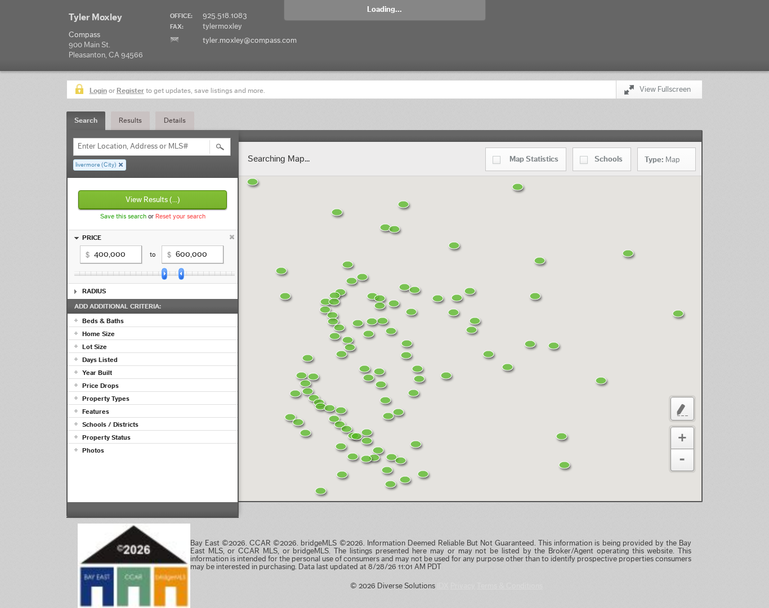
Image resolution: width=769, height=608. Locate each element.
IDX (443, 586)
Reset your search (180, 216)
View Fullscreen (665, 89)
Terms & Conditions (510, 586)
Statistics (533, 159)
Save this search (123, 216)
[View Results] (220, 147)
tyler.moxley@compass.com (250, 40)
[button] (432, 481)
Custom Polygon (682, 409)
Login (98, 90)
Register (130, 90)
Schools (608, 159)
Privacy (462, 586)
